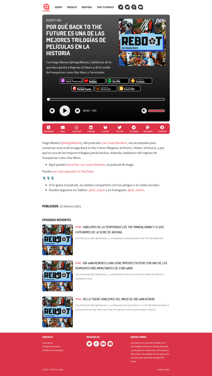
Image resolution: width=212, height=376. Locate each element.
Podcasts (72, 7)
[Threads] (133, 6)
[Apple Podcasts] (71, 81)
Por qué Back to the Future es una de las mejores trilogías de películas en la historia (76, 40)
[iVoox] (141, 81)
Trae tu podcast (105, 7)
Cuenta (58, 7)
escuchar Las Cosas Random (86, 164)
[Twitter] (120, 6)
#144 (78, 299)
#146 (78, 227)
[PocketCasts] (82, 89)
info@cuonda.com (51, 346)
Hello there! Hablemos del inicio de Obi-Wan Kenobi (119, 299)
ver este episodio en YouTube (73, 171)
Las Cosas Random (114, 143)
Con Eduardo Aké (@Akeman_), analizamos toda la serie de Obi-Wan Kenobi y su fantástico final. (119, 276)
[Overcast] (106, 89)
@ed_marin (97, 190)
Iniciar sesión (163, 369)
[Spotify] (117, 81)
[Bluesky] (127, 6)
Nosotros (87, 7)
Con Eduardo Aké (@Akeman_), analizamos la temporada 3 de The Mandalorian (119, 238)
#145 (78, 263)
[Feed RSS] (129, 89)
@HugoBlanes (71, 143)
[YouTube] (140, 6)
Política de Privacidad (52, 350)
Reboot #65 (53, 20)
